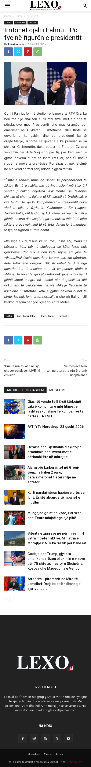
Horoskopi (34, 754)
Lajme (19, 16)
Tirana (48, 754)
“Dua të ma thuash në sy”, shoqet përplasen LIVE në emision (22, 370)
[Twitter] (18, 51)
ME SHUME (57, 390)
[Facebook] (8, 51)
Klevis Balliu (47, 315)
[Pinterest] (28, 51)
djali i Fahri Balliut (26, 315)
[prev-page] (7, 599)
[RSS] (45, 738)
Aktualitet (32, 16)
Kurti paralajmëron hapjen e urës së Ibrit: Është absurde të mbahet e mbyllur (56, 497)
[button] (7, 5)
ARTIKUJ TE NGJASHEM (25, 390)
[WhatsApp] (37, 51)
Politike (32, 22)
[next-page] (13, 599)
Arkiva (59, 754)
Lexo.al (63, 315)
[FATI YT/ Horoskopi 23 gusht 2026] (14, 431)
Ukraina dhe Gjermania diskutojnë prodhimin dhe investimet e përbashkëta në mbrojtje (55, 452)
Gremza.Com (74, 762)
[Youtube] (68, 738)
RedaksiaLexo (16, 44)
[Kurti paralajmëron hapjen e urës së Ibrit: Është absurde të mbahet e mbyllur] (14, 497)
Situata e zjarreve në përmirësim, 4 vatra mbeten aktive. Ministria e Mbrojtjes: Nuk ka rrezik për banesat (57, 538)
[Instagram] (34, 738)
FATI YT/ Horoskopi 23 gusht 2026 (56, 426)
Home (7, 16)
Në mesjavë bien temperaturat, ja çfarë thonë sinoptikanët (67, 370)
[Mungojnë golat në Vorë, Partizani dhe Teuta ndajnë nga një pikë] (14, 518)
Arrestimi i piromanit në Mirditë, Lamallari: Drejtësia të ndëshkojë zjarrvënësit (54, 584)
